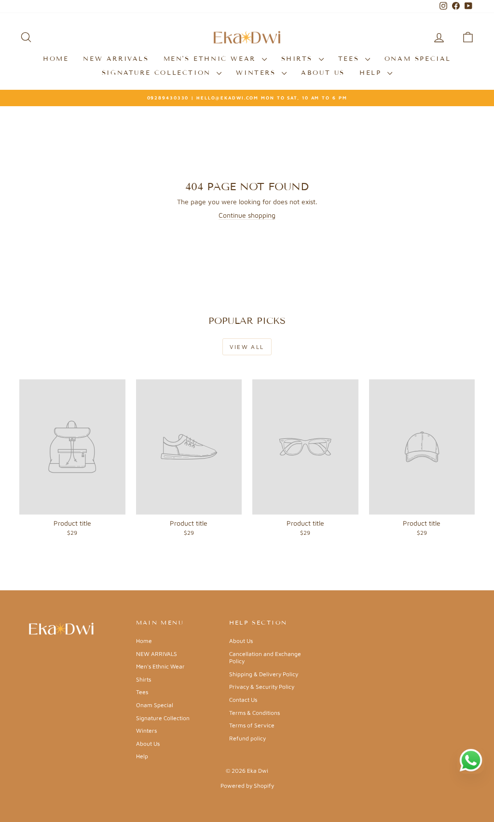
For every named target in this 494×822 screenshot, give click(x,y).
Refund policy (247, 738)
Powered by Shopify (247, 785)
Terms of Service (251, 725)
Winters (257, 73)
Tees (350, 59)
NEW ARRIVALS (116, 59)
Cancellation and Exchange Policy (265, 657)
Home (56, 59)
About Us (323, 73)
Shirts (298, 59)
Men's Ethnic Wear (212, 59)
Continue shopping (247, 215)
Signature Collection (158, 73)
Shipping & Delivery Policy (263, 674)
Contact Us (243, 699)
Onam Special (417, 59)
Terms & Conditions (254, 712)
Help (372, 73)
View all (247, 346)
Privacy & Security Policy (261, 686)
